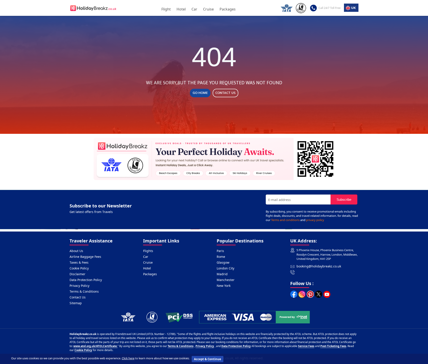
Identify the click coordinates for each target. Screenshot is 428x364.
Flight (166, 9)
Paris (220, 251)
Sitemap (76, 303)
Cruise (208, 9)
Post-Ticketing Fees (333, 346)
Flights (148, 251)
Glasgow (223, 262)
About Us (76, 251)
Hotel (181, 9)
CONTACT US (225, 93)
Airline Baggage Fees (85, 256)
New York (223, 285)
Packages (228, 9)
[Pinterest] (310, 294)
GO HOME (200, 93)
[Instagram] (302, 294)
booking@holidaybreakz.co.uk (318, 266)
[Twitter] (318, 294)
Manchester (226, 280)
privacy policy (315, 220)
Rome (221, 256)
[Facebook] (293, 294)
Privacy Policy (79, 285)
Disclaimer (77, 274)
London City (225, 268)
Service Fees (306, 346)
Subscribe (344, 199)
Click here (128, 358)
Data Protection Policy (86, 280)
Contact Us (78, 297)
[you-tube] (326, 294)
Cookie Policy (79, 268)
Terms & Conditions (84, 291)
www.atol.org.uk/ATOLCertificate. (95, 346)
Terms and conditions (285, 220)
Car (194, 9)
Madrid (222, 274)
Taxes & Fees (79, 262)
